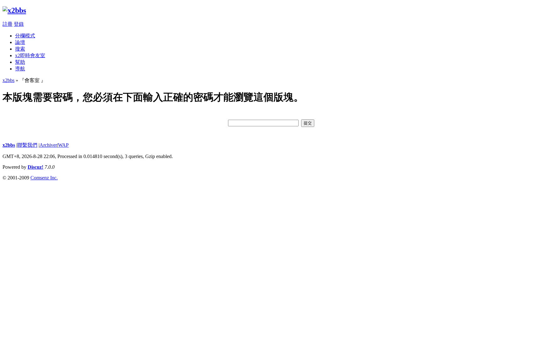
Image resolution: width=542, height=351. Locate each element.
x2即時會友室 (30, 55)
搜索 (20, 49)
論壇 (20, 42)
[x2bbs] (14, 10)
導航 (20, 68)
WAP (63, 145)
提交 (308, 123)
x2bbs (8, 80)
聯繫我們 (27, 145)
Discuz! (35, 167)
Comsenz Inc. (44, 177)
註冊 (8, 24)
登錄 (19, 24)
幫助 (20, 62)
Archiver (48, 145)
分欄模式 (25, 35)
